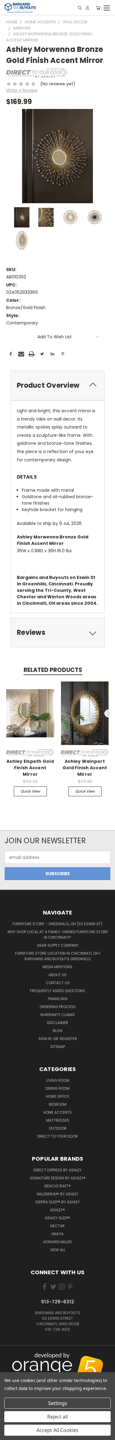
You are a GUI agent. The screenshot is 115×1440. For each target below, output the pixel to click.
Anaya (57, 1233)
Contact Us (58, 982)
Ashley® (57, 1210)
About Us (57, 974)
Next (108, 713)
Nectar (57, 1225)
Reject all (57, 1416)
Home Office (57, 1096)
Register (68, 1038)
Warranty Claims (57, 1014)
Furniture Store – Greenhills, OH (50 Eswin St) (57, 923)
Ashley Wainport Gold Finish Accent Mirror (85, 767)
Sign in (45, 1038)
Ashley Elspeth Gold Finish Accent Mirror (30, 767)
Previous (7, 713)
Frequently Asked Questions (57, 990)
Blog (58, 1030)
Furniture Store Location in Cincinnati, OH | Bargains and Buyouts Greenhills (57, 956)
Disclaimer (57, 1022)
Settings (57, 1403)
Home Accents (57, 1112)
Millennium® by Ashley (58, 1194)
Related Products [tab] (53, 670)
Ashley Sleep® (57, 1218)
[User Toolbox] (87, 7)
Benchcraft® (57, 1186)
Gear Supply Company (58, 945)
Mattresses (57, 1120)
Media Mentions (57, 966)
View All (57, 1249)
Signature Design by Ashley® (58, 1178)
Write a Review (21, 90)
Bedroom (58, 1104)
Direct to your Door (57, 1136)
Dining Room (57, 1088)
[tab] (57, 385)
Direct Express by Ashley (57, 1170)
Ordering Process (58, 1006)
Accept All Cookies (57, 1430)
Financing (57, 998)
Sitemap (57, 1046)
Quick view (30, 791)
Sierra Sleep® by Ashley (57, 1202)
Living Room (57, 1080)
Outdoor (58, 1128)
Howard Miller (57, 1241)
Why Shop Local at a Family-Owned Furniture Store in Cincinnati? (57, 934)
